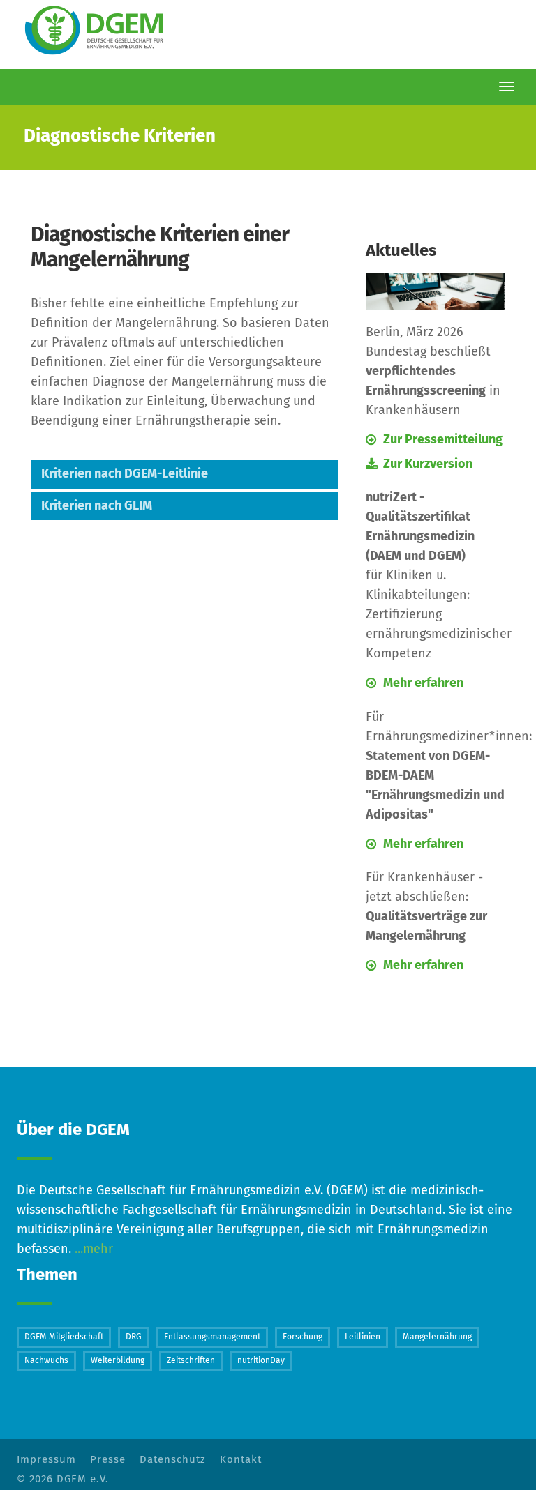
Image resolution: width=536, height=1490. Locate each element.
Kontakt (241, 1459)
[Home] (97, 31)
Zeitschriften (191, 1361)
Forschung (302, 1337)
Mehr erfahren (423, 683)
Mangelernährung (437, 1337)
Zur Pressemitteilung (442, 440)
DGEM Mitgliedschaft (63, 1337)
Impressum (46, 1459)
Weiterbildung (117, 1361)
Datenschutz (173, 1459)
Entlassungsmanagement (212, 1337)
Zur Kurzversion (427, 464)
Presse (108, 1459)
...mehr (92, 1249)
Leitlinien (362, 1337)
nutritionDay (261, 1361)
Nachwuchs (46, 1361)
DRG (134, 1337)
